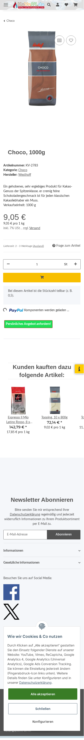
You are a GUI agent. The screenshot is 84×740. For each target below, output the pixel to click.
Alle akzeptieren (43, 694)
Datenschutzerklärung (25, 514)
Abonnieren (64, 534)
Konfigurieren (42, 721)
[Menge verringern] (8, 264)
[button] (48, 4)
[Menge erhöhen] (75, 264)
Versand (34, 228)
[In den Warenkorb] (42, 277)
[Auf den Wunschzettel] (71, 40)
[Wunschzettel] (66, 4)
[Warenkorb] (75, 4)
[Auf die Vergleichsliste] (59, 40)
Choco (22, 170)
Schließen (42, 709)
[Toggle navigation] (6, 3)
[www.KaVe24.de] (28, 5)
